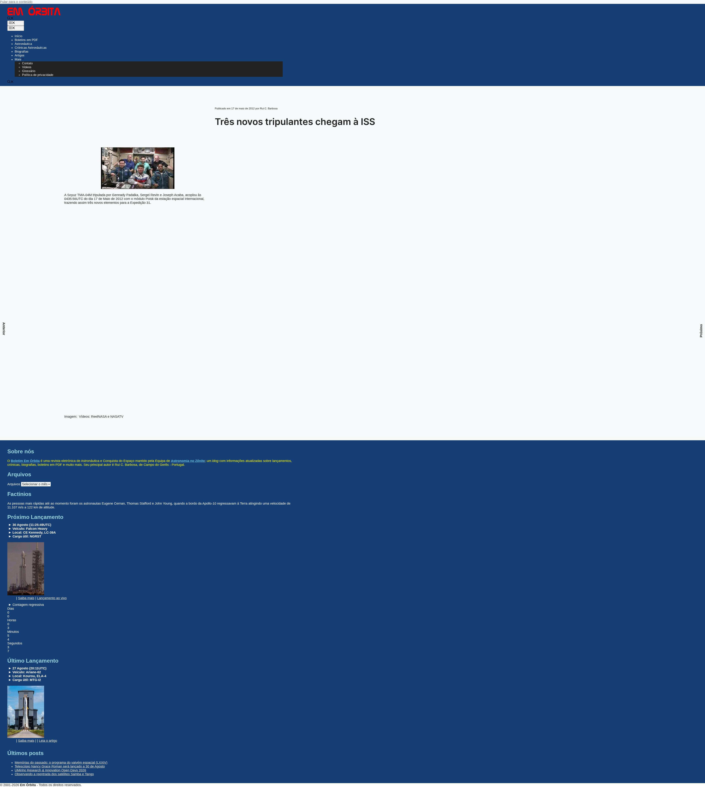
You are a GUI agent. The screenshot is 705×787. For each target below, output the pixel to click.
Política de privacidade (37, 75)
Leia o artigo (48, 741)
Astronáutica (23, 44)
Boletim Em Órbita (25, 461)
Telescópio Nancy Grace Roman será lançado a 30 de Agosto (60, 766)
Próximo (701, 330)
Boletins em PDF (26, 40)
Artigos (19, 55)
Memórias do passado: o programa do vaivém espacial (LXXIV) (61, 762)
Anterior (4, 328)
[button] (10, 18)
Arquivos (13, 484)
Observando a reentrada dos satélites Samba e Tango (54, 774)
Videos (26, 67)
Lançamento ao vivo (52, 598)
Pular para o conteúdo (16, 2)
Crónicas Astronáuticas (31, 47)
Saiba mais (26, 598)
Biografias (21, 51)
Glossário (28, 71)
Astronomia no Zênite (188, 461)
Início (18, 36)
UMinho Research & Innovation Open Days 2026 (50, 770)
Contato (27, 63)
